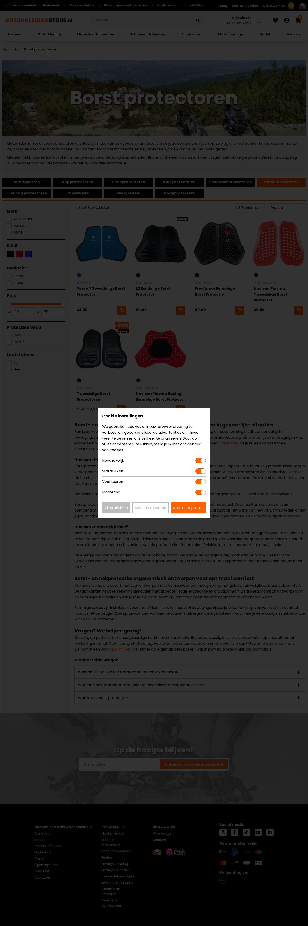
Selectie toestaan (150, 507)
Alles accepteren (188, 507)
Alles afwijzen (116, 507)
